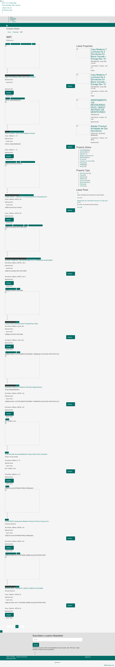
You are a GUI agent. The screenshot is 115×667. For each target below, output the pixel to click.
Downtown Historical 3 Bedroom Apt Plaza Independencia (23, 387)
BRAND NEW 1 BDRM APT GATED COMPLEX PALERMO (24, 588)
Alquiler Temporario (15, 44)
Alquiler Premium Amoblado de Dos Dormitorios (99, 128)
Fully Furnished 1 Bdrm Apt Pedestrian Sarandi (20, 133)
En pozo (82, 159)
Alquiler (7, 44)
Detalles (70, 86)
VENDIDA (82, 164)
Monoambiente (84, 182)
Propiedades (13, 18)
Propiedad (16, 32)
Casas (82, 175)
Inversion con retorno (26, 44)
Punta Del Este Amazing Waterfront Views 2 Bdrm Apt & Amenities (26, 454)
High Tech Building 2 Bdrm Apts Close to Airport (20, 77)
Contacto (12, 20)
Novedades (13, 19)
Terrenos (82, 186)
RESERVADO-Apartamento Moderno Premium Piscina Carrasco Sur (27, 521)
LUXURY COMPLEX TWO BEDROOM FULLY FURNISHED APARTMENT (29, 260)
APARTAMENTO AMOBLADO (17, 98)
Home (11, 17)
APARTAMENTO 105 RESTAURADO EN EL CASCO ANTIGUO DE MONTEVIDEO (99, 105)
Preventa (82, 163)
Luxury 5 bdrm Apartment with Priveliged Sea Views (21, 324)
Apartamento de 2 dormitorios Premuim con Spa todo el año (92, 201)
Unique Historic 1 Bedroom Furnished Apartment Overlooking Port (26, 197)
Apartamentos (84, 173)
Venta (33, 44)
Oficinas (82, 184)
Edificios (82, 179)
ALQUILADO (83, 152)
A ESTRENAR (84, 150)
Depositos (83, 177)
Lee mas (80, 197)
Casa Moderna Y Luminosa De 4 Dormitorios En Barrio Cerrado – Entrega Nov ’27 (99, 79)
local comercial (84, 180)
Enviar (36, 645)
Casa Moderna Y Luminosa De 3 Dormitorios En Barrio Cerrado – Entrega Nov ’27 (99, 54)
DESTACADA (9, 225)
